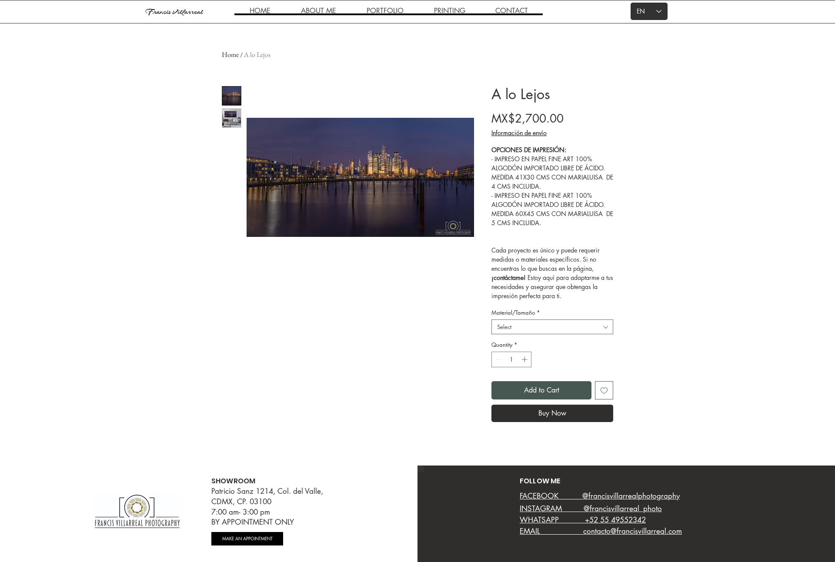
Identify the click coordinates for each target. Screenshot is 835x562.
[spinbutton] (511, 359)
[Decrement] (498, 359)
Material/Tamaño (515, 312)
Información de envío (519, 132)
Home (230, 54)
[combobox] (552, 326)
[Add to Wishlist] (604, 390)
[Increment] (525, 359)
